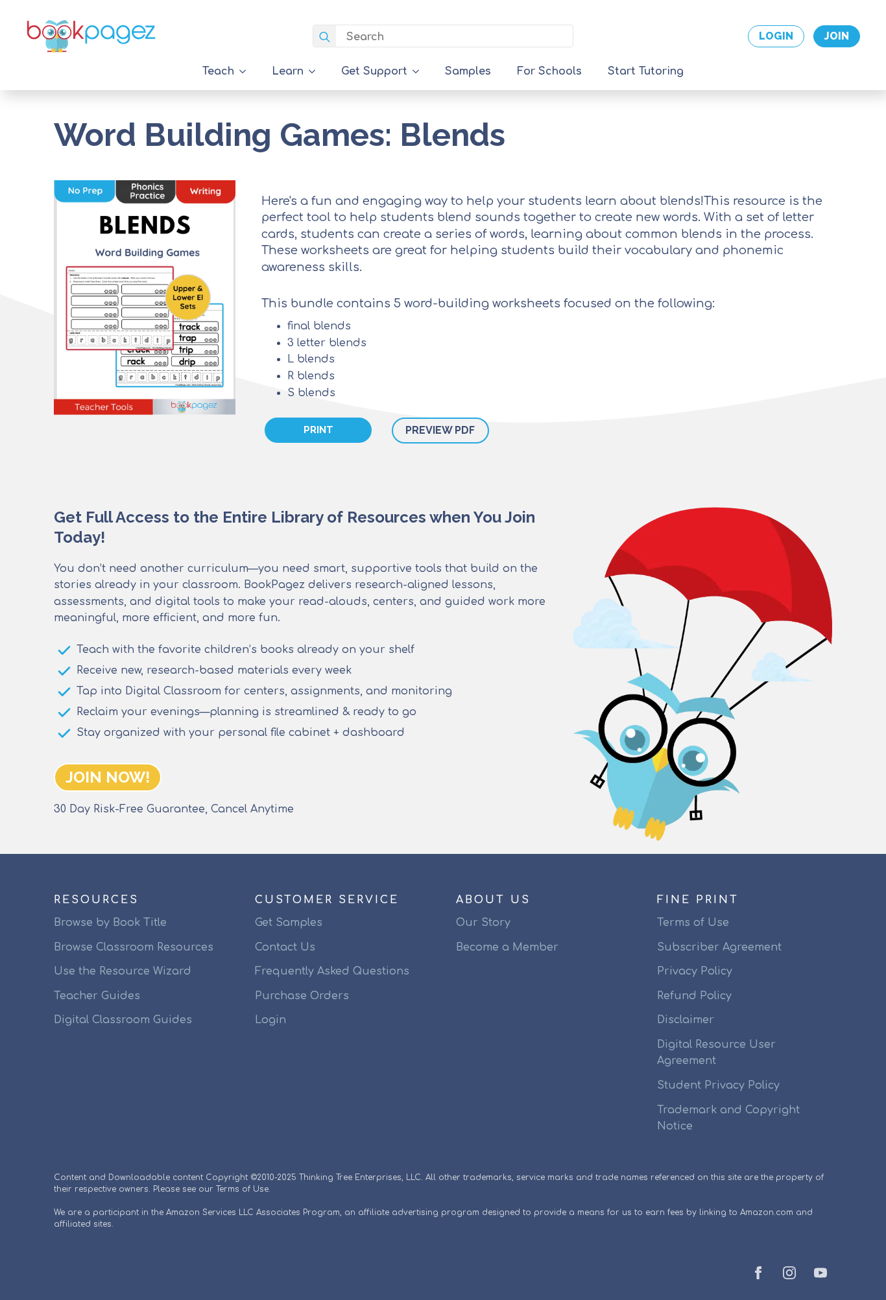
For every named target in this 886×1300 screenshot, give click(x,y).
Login (270, 1020)
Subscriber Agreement (719, 947)
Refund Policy (694, 996)
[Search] (324, 36)
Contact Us (285, 947)
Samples (468, 71)
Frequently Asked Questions (332, 971)
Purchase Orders (302, 996)
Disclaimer (685, 1020)
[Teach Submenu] (246, 71)
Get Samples (288, 922)
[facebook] (758, 1272)
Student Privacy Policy (718, 1085)
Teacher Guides (97, 996)
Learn (288, 71)
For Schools (549, 71)
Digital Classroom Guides (123, 1020)
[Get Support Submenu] (419, 71)
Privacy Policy (694, 971)
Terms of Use (693, 922)
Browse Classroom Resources (133, 947)
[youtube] (820, 1272)
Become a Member (507, 947)
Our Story (483, 922)
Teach (218, 71)
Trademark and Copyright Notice (728, 1118)
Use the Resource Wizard (122, 971)
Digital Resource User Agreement (716, 1053)
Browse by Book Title (110, 922)
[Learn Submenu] (316, 71)
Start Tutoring (646, 71)
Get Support (374, 71)
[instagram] (789, 1272)
